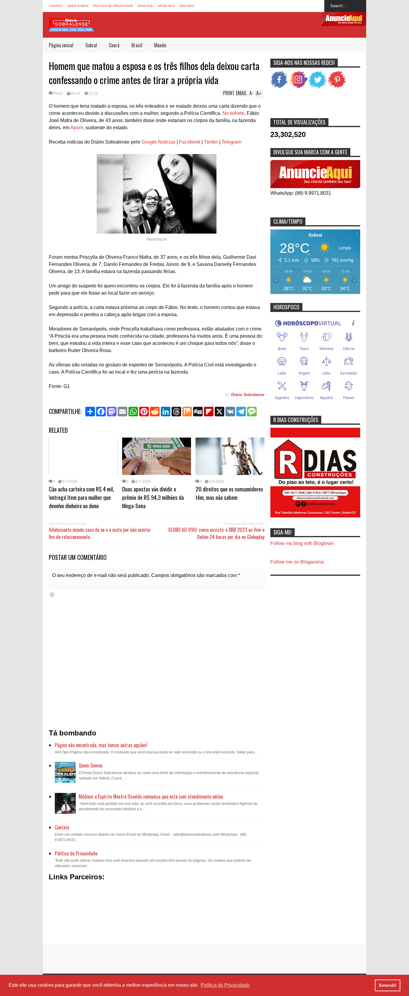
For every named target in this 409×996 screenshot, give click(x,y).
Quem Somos (78, 5)
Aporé (76, 127)
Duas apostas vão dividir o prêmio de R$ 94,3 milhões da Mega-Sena (153, 497)
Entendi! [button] (387, 985)
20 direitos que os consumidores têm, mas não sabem (229, 493)
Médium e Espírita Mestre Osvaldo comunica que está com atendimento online (151, 796)
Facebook (189, 141)
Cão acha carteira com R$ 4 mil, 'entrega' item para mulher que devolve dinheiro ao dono (81, 497)
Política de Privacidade (113, 5)
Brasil (136, 45)
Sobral (91, 45)
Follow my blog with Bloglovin (302, 543)
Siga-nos (186, 5)
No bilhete (233, 113)
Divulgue (145, 5)
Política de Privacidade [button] (225, 985)
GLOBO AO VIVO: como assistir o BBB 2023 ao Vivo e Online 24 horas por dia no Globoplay (216, 533)
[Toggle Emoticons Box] (52, 594)
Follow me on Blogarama (297, 561)
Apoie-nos (166, 5)
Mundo (160, 45)
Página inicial (61, 45)
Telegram (231, 141)
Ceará (114, 45)
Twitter (211, 141)
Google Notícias (158, 141)
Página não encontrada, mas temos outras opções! (101, 745)
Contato (56, 5)
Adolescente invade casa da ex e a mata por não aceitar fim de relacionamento (100, 533)
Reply (58, 93)
